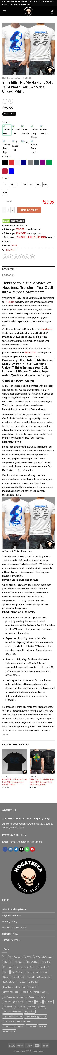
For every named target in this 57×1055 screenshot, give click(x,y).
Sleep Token (20, 1006)
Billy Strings (19, 962)
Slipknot (31, 1006)
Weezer (42, 1026)
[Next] (54, 773)
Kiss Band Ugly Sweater (13, 1001)
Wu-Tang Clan (9, 1031)
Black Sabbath (33, 962)
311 (4, 957)
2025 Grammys (15, 957)
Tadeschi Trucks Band (12, 1011)
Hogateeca (46, 328)
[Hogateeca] (28, 11)
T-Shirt (27, 78)
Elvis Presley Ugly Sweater (36, 972)
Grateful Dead (18, 977)
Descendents (42, 967)
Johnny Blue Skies (10, 992)
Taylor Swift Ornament (12, 1016)
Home (5, 78)
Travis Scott (31, 1026)
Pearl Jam (48, 1001)
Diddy (6, 972)
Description (9, 269)
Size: (5, 178)
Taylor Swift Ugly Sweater (36, 1016)
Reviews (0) (8, 275)
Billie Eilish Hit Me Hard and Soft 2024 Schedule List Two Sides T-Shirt (42, 782)
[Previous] (2, 773)
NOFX (39, 1001)
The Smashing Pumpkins (13, 1026)
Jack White (32, 987)
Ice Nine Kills (8, 982)
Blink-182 (46, 962)
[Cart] (52, 11)
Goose (6, 977)
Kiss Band (41, 997)
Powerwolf (7, 1006)
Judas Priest (26, 992)
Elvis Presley (16, 972)
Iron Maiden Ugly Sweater (14, 987)
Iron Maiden (33, 982)
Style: (6, 122)
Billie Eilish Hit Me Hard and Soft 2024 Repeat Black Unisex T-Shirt (14, 782)
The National (8, 1021)
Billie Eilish (10, 250)
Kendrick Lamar (40, 992)
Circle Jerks (8, 967)
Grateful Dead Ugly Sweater (38, 977)
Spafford (41, 1006)
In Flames (21, 982)
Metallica (30, 1001)
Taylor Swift (30, 1011)
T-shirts (10, 301)
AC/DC (28, 957)
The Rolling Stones (24, 1021)
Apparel (15, 78)
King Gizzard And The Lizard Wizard (18, 997)
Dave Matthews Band (25, 967)
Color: (6, 156)
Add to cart (29, 210)
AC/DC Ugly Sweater (43, 957)
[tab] (28, 269)
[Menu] (4, 11)
